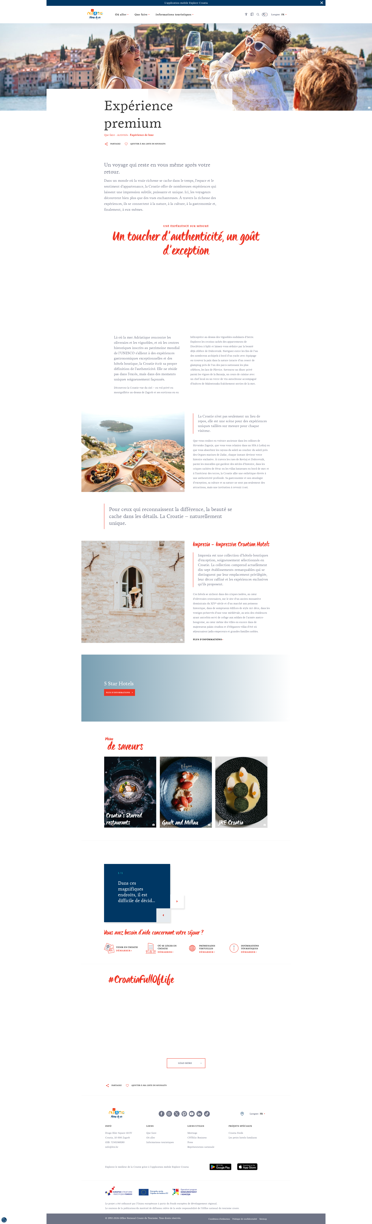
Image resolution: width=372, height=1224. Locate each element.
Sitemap (263, 1219)
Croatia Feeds (236, 1133)
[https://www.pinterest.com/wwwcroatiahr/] (184, 1114)
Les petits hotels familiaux (243, 1137)
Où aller (150, 1137)
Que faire (151, 1133)
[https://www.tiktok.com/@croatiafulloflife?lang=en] (207, 1114)
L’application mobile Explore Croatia (186, 3)
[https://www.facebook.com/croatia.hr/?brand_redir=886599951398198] (161, 1114)
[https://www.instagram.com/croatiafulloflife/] (169, 1114)
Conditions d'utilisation (219, 1219)
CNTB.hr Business (197, 1137)
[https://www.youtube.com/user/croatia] (192, 1114)
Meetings (192, 1133)
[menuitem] (220, 1167)
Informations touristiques (160, 1142)
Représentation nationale (200, 1147)
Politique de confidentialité (244, 1219)
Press (190, 1142)
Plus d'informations (207, 639)
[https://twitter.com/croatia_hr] (177, 1114)
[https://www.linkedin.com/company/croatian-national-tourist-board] (199, 1114)
